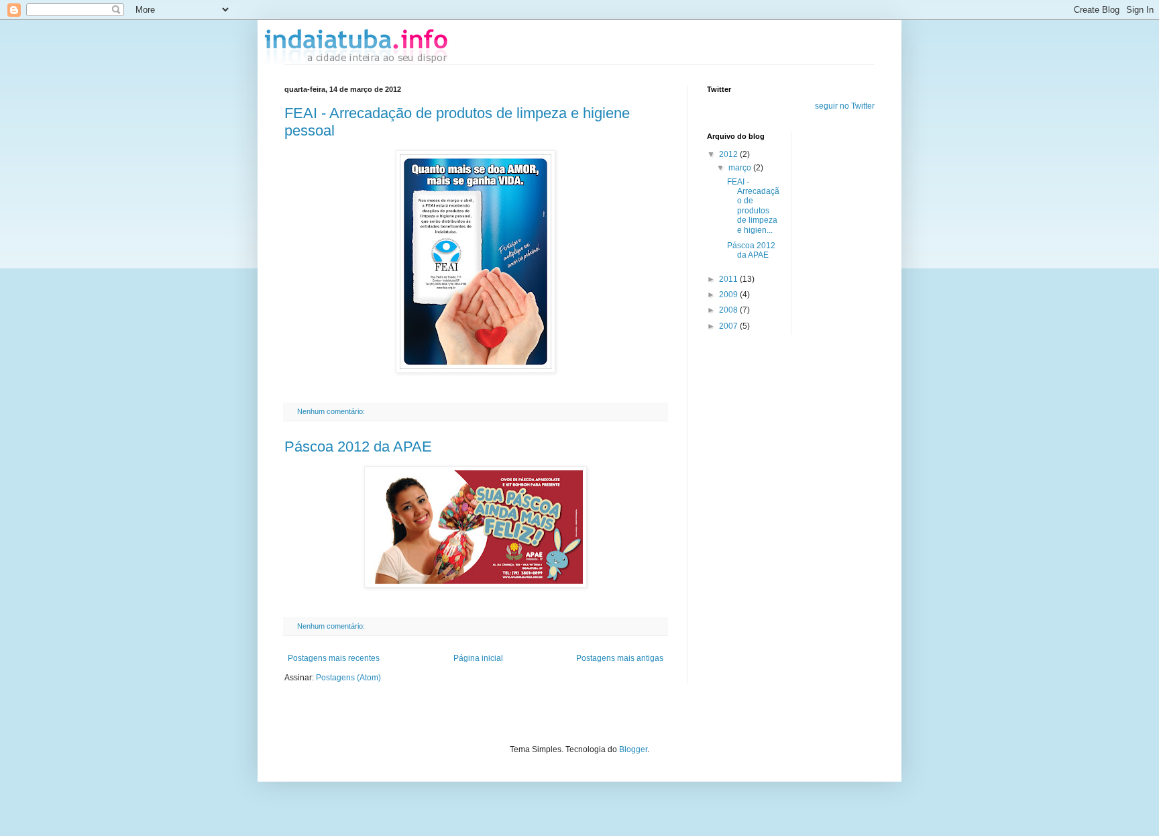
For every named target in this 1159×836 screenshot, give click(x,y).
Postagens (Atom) (348, 677)
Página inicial (478, 658)
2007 (729, 326)
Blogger (633, 749)
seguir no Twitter (845, 106)
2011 (729, 279)
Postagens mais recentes (334, 658)
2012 (729, 154)
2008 (729, 310)
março (740, 167)
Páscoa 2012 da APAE (358, 446)
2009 (729, 294)
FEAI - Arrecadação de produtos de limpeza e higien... (753, 206)
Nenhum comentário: (332, 411)
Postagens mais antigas (619, 658)
